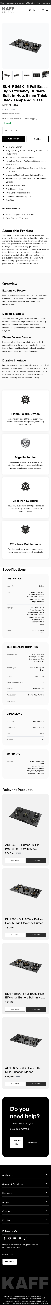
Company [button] (7, 1211)
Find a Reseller (33, 1142)
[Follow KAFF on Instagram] (9, 1238)
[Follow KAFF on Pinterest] (25, 1238)
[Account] (38, 10)
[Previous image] (3, 75)
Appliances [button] (7, 1175)
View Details (15, 860)
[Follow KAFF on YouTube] (20, 1238)
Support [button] (6, 1202)
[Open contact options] (43, 1297)
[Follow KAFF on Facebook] (4, 1238)
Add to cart (13, 138)
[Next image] (48, 75)
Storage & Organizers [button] (12, 1184)
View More (11, 701)
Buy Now (37, 139)
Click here (40, 772)
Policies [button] (6, 1220)
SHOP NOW (36, 860)
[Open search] (34, 10)
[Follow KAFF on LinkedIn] (15, 1238)
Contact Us (17, 1142)
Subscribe (9, 1261)
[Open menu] (47, 9)
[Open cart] (43, 10)
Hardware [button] (7, 1193)
